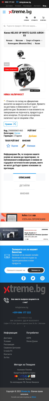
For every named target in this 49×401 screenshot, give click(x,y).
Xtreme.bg (25, 391)
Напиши (31, 145)
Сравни (9, 124)
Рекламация (27, 6)
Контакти (37, 6)
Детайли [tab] (24, 185)
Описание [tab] (24, 177)
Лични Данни (32, 341)
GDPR (28, 338)
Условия (18, 6)
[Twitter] (33, 278)
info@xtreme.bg (25, 2)
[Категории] (5, 12)
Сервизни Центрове (12, 348)
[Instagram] (42, 278)
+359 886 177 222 (22, 312)
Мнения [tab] (24, 193)
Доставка (9, 6)
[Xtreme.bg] (20, 12)
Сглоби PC (8, 351)
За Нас (6, 357)
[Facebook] (23, 278)
